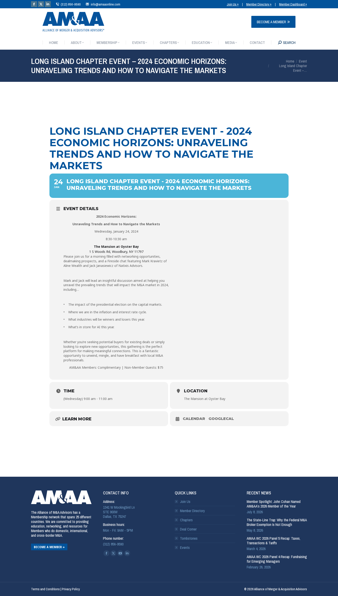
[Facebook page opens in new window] (34, 4)
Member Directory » (259, 4)
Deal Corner (188, 529)
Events (185, 547)
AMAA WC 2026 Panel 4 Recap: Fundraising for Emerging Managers (277, 559)
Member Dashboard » (293, 4)
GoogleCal (221, 418)
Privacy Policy (71, 589)
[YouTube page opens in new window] (120, 553)
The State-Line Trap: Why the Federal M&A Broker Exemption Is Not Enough (277, 522)
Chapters (186, 520)
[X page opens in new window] (41, 4)
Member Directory (192, 510)
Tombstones (189, 538)
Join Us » (233, 4)
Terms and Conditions (45, 589)
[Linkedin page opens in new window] (48, 4)
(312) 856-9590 (71, 4)
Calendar (194, 418)
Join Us (185, 501)
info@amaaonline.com (105, 4)
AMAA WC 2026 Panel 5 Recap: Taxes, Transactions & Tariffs (273, 540)
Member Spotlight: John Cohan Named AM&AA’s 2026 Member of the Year (274, 503)
